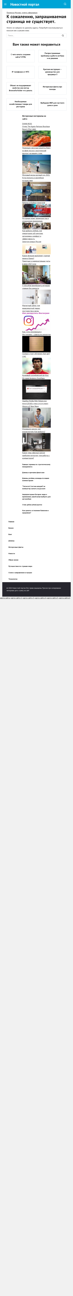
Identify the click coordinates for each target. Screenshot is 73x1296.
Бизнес (11, 528)
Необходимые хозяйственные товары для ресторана (20, 104)
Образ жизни (13, 560)
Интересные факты (15, 547)
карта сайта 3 (28, 598)
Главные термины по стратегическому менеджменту (36, 465)
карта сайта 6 (64, 598)
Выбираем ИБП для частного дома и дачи (52, 104)
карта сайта (5, 598)
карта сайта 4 (40, 598)
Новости (11, 553)
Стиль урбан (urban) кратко (32, 505)
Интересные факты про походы (52, 88)
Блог (10, 534)
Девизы (11, 541)
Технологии (12, 579)
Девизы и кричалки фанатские (33, 472)
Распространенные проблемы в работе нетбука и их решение (52, 55)
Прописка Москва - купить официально (22, 13)
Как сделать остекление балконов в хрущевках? (35, 511)
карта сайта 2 (16, 598)
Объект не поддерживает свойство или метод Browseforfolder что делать (20, 88)
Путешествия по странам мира (20, 566)
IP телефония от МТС (20, 72)
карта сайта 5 (52, 598)
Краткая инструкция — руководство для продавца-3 (52, 71)
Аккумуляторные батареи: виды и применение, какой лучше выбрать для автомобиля (36, 496)
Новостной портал (24, 4)
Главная (11, 521)
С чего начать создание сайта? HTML (20, 55)
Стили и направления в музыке (20, 572)
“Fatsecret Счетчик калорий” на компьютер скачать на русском (33, 487)
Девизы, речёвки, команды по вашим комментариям (35, 479)
